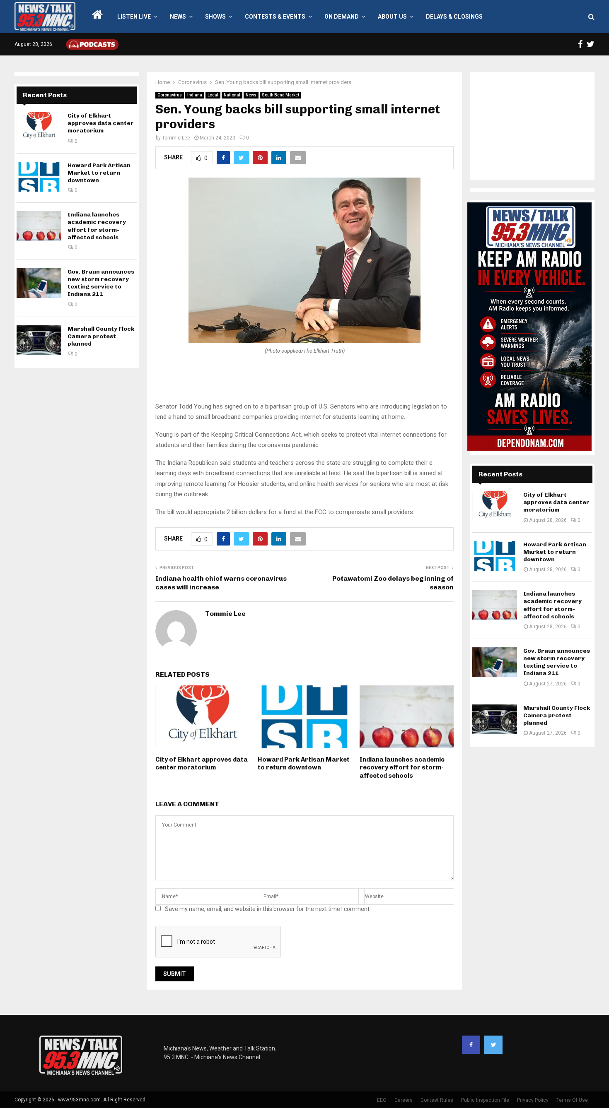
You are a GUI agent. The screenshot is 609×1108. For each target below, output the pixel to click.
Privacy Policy (533, 1100)
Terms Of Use (572, 1100)
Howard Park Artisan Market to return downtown (304, 764)
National (232, 95)
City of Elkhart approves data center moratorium (201, 764)
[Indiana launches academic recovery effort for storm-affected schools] (39, 226)
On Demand (341, 16)
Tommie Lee (176, 138)
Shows (215, 16)
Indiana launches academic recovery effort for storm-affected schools (402, 767)
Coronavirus (169, 95)
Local (213, 95)
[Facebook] (471, 1045)
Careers (403, 1100)
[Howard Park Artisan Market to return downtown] (39, 177)
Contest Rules (436, 1100)
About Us (392, 16)
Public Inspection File (485, 1100)
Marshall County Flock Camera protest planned (101, 336)
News (178, 16)
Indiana (194, 95)
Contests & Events (275, 16)
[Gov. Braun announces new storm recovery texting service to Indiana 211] (39, 283)
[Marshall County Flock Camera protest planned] (39, 340)
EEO (382, 1100)
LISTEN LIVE (134, 16)
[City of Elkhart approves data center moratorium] (39, 127)
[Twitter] (493, 1045)
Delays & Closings (454, 16)
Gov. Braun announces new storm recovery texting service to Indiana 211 (101, 283)
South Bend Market (280, 95)
